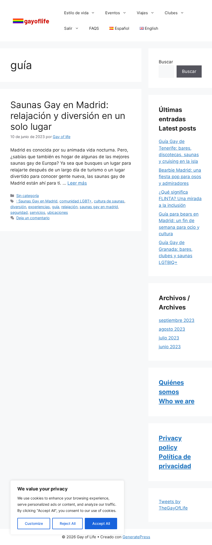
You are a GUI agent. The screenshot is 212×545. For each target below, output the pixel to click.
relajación (69, 207)
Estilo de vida (76, 12)
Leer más (77, 183)
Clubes (171, 12)
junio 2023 (170, 346)
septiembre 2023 (176, 320)
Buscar (166, 61)
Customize (34, 523)
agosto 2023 (172, 329)
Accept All (101, 523)
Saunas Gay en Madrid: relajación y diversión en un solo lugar (67, 115)
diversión (18, 207)
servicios (37, 212)
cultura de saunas (109, 201)
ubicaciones (57, 212)
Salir (68, 28)
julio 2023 (169, 337)
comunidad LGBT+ (75, 201)
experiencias (39, 207)
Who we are (176, 401)
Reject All (67, 523)
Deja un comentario (33, 218)
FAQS (94, 28)
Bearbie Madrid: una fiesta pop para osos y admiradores (180, 177)
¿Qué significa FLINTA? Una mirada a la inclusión (180, 199)
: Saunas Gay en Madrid (36, 201)
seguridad (19, 212)
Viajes (142, 12)
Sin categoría (27, 195)
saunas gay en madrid (99, 207)
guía (55, 207)
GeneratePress (136, 536)
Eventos (112, 12)
